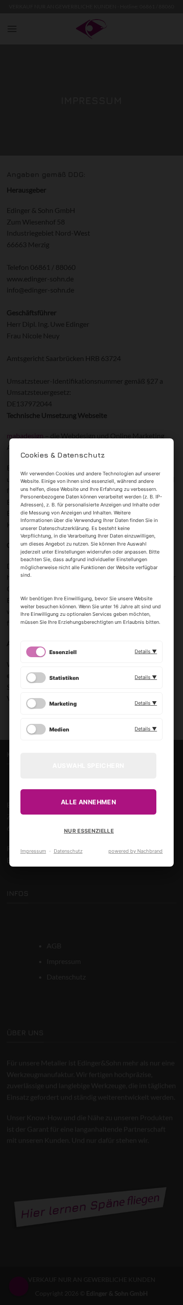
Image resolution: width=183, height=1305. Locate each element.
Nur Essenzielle (89, 830)
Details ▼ (146, 651)
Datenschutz (68, 851)
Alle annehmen (88, 802)
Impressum (33, 851)
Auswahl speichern (88, 765)
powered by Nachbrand (135, 851)
